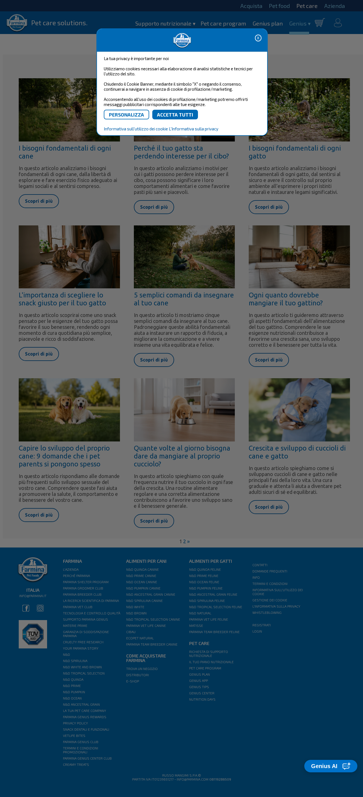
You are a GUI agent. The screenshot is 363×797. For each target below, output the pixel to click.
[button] (330, 766)
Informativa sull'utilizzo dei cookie (136, 128)
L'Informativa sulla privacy (193, 128)
